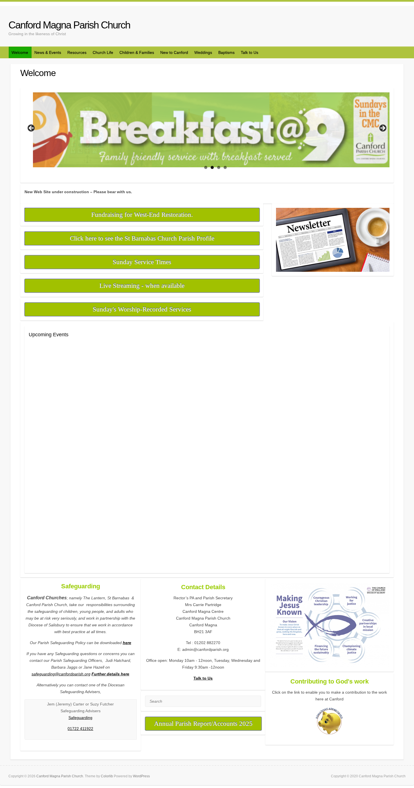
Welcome (20, 52)
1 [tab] (205, 167)
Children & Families (136, 52)
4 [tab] (225, 167)
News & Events (47, 52)
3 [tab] (218, 167)
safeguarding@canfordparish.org (61, 674)
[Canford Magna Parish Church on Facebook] (396, 24)
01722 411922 (80, 728)
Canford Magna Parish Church (69, 25)
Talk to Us (249, 52)
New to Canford (174, 52)
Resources (76, 52)
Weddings (203, 52)
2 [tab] (212, 167)
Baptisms (226, 52)
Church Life (103, 52)
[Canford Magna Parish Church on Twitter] (402, 24)
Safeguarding (80, 717)
